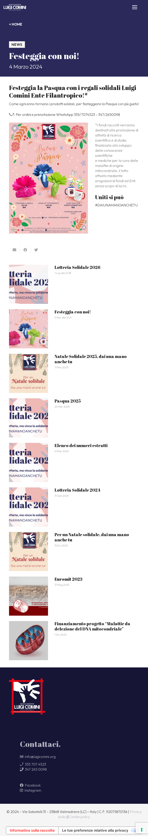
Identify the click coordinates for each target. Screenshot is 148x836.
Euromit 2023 (68, 579)
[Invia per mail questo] (14, 249)
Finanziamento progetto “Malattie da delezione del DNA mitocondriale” (92, 626)
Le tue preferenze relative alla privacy (95, 830)
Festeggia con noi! (73, 312)
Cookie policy (79, 816)
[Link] (15, 7)
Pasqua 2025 (68, 401)
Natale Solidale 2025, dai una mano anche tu (91, 358)
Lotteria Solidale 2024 (78, 490)
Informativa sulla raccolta (32, 830)
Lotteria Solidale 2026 (77, 267)
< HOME (15, 24)
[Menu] (134, 7)
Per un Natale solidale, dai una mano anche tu (92, 537)
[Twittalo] (36, 249)
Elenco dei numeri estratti (81, 445)
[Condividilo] (25, 249)
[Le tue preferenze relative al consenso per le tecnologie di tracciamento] (141, 829)
